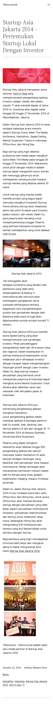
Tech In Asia (20, 93)
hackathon (8, 681)
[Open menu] (48, 4)
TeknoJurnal (10, 4)
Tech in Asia (15, 684)
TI (23, 684)
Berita (6, 674)
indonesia (19, 681)
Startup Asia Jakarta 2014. (25, 550)
